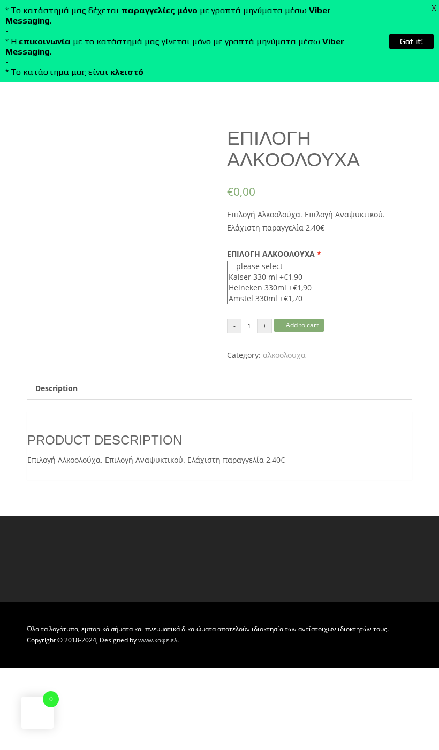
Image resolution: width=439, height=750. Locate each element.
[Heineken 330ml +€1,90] (270, 287)
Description (56, 388)
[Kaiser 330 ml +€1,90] (270, 277)
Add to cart (301, 325)
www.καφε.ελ (157, 640)
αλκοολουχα (284, 355)
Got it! (411, 41)
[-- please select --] (270, 266)
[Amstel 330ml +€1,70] (270, 298)
